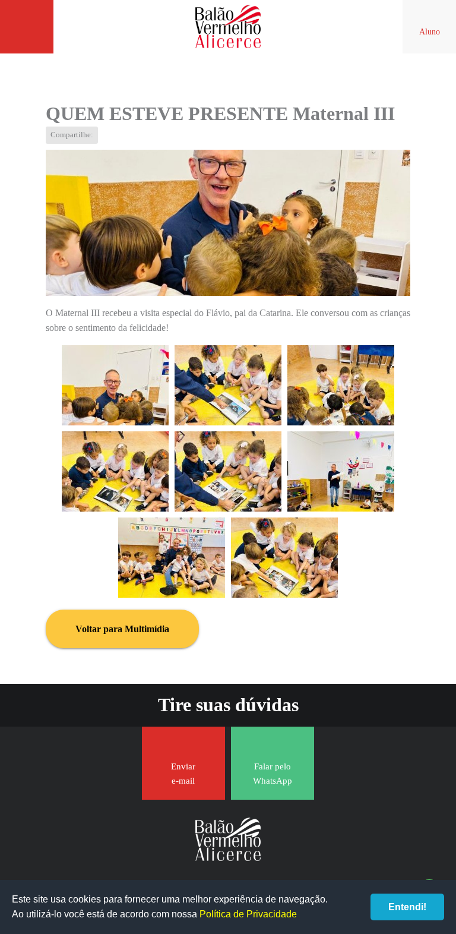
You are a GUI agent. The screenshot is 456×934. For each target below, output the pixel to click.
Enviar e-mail (183, 773)
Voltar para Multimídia (122, 629)
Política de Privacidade (248, 914)
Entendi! (407, 907)
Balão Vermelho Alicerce (228, 27)
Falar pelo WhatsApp (272, 773)
